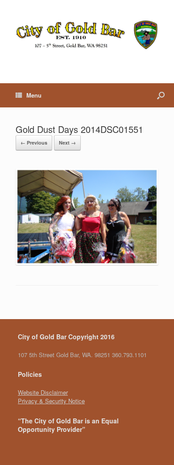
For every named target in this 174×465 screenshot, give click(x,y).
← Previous (34, 142)
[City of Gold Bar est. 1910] (87, 35)
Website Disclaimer (43, 392)
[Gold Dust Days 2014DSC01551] (87, 262)
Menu (33, 95)
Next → (67, 142)
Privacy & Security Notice (51, 401)
